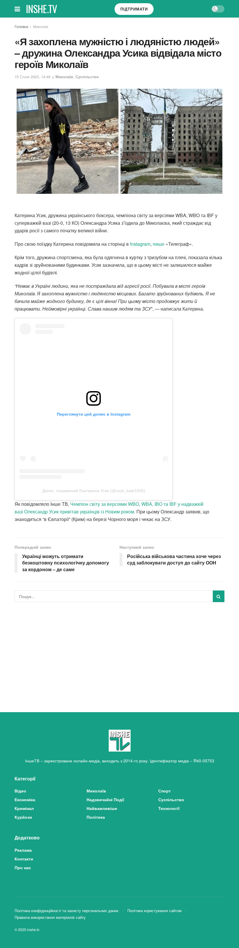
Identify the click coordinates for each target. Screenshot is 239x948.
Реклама (23, 850)
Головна (21, 26)
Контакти (24, 859)
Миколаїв (40, 26)
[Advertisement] (119, 650)
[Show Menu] (17, 9)
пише (158, 244)
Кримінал (24, 808)
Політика (96, 817)
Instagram (140, 244)
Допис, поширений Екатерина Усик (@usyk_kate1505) (93, 490)
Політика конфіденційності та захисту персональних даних (67, 910)
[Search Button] (218, 596)
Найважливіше (102, 808)
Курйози (23, 817)
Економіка (25, 799)
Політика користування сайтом (154, 910)
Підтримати (134, 9)
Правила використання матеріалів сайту (50, 917)
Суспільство (87, 76)
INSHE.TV (41, 9)
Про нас (23, 867)
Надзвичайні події (105, 799)
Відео (20, 791)
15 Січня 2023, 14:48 (32, 76)
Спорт (164, 791)
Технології (169, 808)
